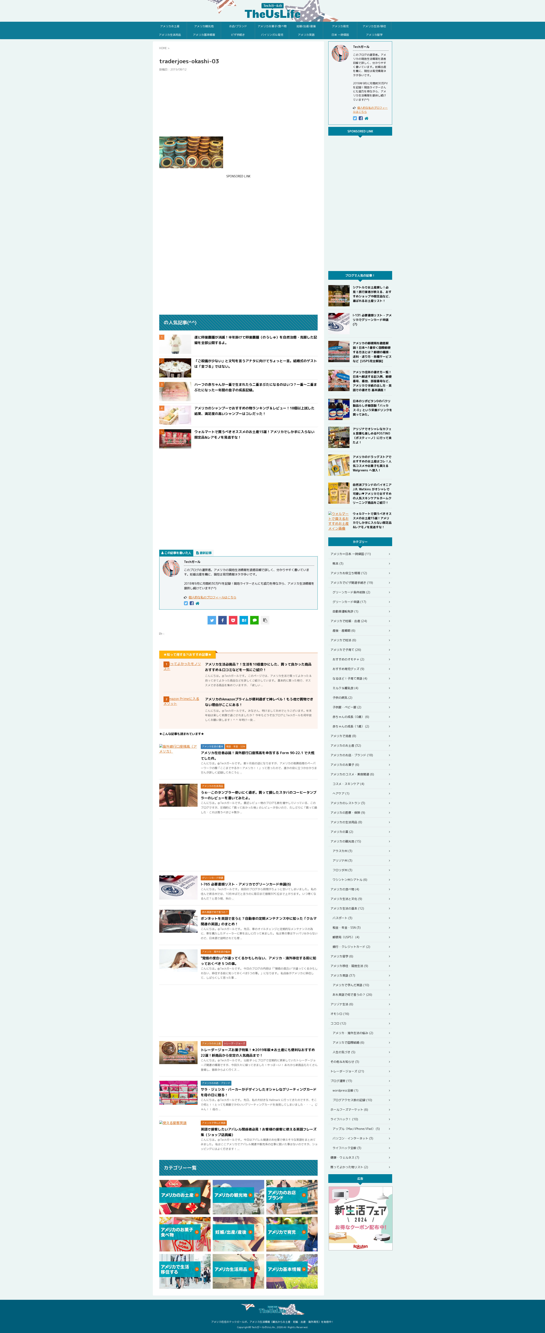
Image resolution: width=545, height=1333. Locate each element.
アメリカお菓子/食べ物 (272, 26)
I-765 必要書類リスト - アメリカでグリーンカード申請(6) (246, 884)
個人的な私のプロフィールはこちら (212, 597)
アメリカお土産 (169, 26)
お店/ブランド (238, 26)
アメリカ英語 (306, 35)
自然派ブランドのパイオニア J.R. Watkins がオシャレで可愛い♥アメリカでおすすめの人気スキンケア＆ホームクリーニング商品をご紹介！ (372, 494)
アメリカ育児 (340, 26)
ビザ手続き (238, 35)
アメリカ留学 (374, 35)
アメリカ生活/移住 (374, 26)
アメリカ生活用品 (170, 35)
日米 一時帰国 (340, 35)
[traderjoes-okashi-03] (244, 620)
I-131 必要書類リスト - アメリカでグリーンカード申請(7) (372, 319)
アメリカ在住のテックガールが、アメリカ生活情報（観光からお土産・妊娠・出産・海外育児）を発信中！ (272, 1322)
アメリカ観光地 (204, 26)
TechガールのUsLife (272, 11)
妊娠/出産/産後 (306, 26)
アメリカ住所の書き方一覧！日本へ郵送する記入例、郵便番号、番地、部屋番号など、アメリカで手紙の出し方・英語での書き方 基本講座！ (372, 381)
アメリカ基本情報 (204, 35)
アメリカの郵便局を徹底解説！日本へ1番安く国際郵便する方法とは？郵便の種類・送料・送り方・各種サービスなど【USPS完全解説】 (372, 352)
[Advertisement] (238, 104)
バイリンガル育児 (272, 35)
